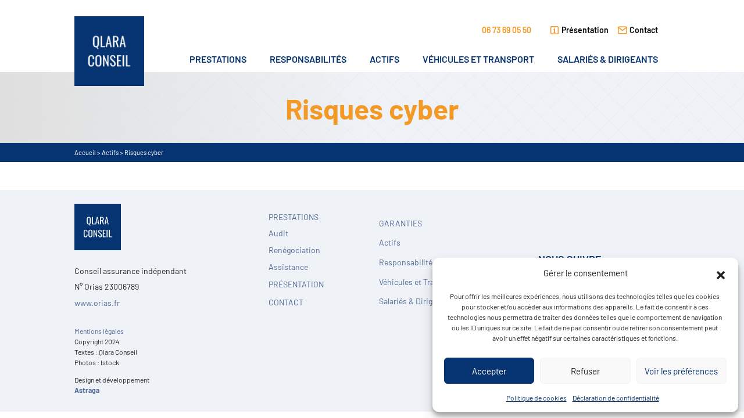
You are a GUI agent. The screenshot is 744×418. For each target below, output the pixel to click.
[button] (721, 273)
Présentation (585, 29)
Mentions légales (99, 331)
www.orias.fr (97, 302)
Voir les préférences (681, 370)
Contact (643, 29)
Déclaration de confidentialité (616, 397)
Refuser (585, 370)
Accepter (489, 370)
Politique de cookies (536, 397)
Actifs (110, 152)
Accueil (85, 152)
